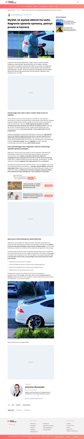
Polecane (19, 410)
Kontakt (68, 436)
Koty (22, 6)
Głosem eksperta (43, 6)
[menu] (9, 428)
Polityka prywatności (58, 436)
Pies (23, 275)
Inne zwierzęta (28, 6)
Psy (19, 6)
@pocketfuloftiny (18, 175)
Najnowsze (11, 410)
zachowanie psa (26, 405)
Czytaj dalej (49, 185)
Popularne (27, 410)
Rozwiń (31, 178)
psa (53, 253)
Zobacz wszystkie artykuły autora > (34, 398)
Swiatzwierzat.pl (11, 10)
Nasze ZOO (35, 6)
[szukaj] (78, 2)
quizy (56, 6)
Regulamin (75, 436)
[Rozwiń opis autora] (38, 395)
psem (44, 164)
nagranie (33, 141)
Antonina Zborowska (16, 15)
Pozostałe (51, 6)
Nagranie (18, 405)
